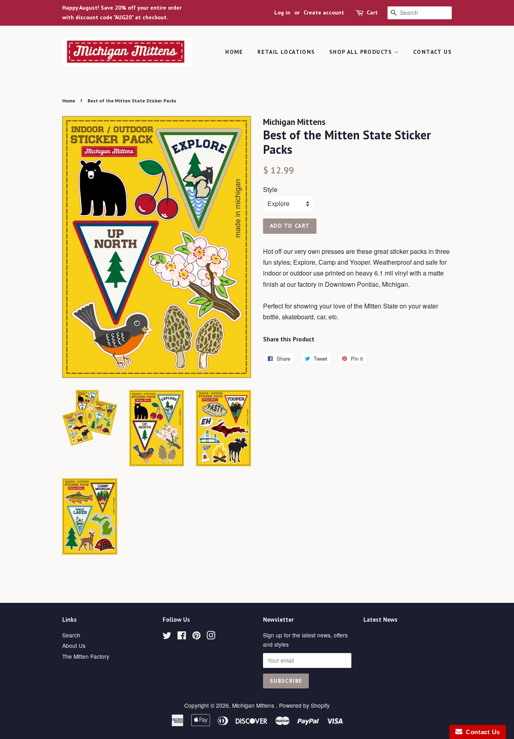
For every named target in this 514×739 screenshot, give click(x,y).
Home (234, 51)
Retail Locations (286, 51)
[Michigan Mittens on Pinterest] (196, 637)
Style (270, 189)
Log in (282, 12)
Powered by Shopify (304, 705)
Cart (372, 12)
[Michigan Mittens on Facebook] (181, 637)
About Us (74, 645)
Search (71, 635)
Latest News (380, 619)
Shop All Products (361, 51)
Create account (324, 12)
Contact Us (432, 51)
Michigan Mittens (254, 705)
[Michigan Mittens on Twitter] (167, 637)
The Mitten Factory (85, 656)
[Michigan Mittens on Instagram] (210, 637)
